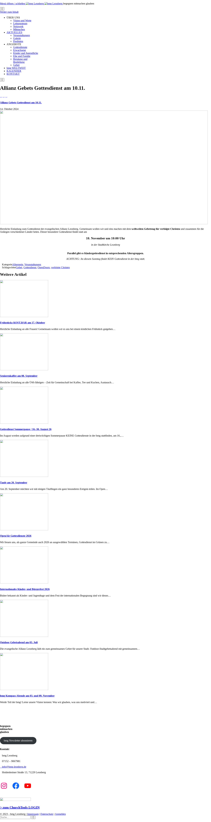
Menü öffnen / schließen (13, 3)
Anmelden (60, 814)
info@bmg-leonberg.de (13, 766)
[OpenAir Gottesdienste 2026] (24, 529)
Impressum (33, 814)
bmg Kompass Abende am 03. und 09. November (27, 695)
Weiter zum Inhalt (9, 12)
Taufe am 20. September (13, 482)
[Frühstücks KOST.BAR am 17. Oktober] (24, 316)
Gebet (19, 267)
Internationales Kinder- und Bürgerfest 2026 (25, 589)
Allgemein (17, 264)
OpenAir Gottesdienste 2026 (15, 535)
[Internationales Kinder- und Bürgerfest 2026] (24, 582)
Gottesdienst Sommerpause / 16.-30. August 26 (25, 429)
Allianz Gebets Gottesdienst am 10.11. (21, 102)
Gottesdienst (29, 267)
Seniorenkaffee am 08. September (18, 375)
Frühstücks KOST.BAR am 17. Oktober (22, 322)
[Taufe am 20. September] (24, 476)
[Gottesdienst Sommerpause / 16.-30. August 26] (24, 422)
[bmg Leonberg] (44, 3)
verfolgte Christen (60, 267)
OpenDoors (44, 267)
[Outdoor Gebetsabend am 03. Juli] (24, 636)
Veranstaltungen (32, 264)
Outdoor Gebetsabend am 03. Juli (19, 642)
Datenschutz (46, 814)
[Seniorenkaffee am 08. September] (24, 369)
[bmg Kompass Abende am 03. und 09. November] (24, 689)
